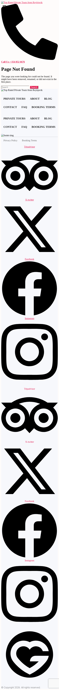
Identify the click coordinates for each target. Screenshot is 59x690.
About (35, 98)
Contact (10, 107)
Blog (48, 98)
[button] (28, 7)
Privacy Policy (10, 140)
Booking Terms (43, 107)
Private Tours (14, 98)
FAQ (24, 107)
